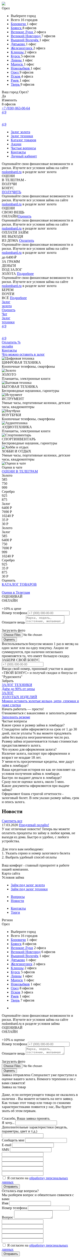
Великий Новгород (26, 36)
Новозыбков (21, 68)
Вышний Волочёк (25, 40)
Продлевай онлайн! (34, 825)
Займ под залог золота (28, 885)
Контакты (18, 152)
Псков (16, 76)
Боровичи (19, 24)
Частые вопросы (23, 148)
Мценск (17, 64)
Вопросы (18, 897)
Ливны (16, 60)
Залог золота (20, 132)
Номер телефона (15, 613)
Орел (15, 72)
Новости (17, 901)
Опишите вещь (14, 622)
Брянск (16, 28)
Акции (16, 144)
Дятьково (18, 44)
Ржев (15, 80)
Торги (15, 912)
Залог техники (22, 136)
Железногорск (22, 48)
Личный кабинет (24, 156)
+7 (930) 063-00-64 (16, 108)
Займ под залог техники (29, 889)
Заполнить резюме (16, 717)
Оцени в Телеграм (16, 592)
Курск (16, 56)
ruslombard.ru (12, 172)
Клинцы (18, 52)
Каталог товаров (23, 140)
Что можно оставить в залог (23, 354)
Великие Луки (22, 32)
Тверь (15, 84)
